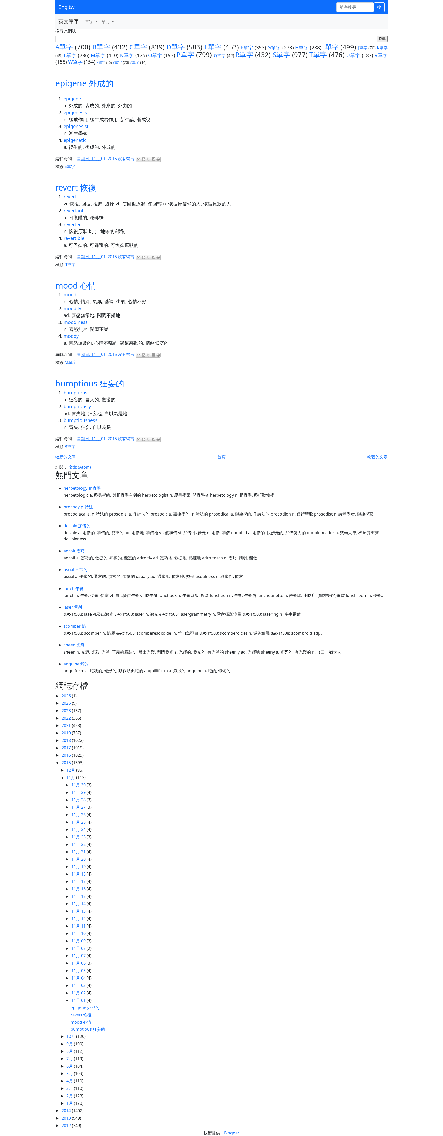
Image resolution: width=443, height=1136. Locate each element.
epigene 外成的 (84, 83)
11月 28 (79, 800)
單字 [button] (89, 21)
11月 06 (79, 963)
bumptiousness (80, 420)
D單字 (176, 47)
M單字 (98, 55)
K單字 (382, 48)
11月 (71, 777)
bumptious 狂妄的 (89, 383)
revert (70, 197)
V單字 (381, 55)
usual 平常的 (75, 569)
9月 (70, 1044)
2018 (67, 740)
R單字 (244, 54)
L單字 (70, 55)
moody (71, 336)
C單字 (138, 47)
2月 (70, 1096)
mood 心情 (75, 285)
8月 (70, 1051)
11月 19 (79, 866)
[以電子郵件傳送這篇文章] (138, 159)
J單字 (363, 48)
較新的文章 (65, 457)
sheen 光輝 (74, 645)
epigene (72, 99)
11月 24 (79, 829)
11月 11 (79, 926)
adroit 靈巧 (74, 551)
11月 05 (79, 970)
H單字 (302, 47)
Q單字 (220, 55)
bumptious (75, 393)
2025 (67, 703)
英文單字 (68, 21)
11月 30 (79, 785)
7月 (70, 1058)
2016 (67, 755)
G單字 (274, 47)
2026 (67, 696)
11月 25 (79, 822)
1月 (70, 1103)
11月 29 (79, 792)
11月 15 (79, 896)
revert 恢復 (75, 187)
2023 (67, 710)
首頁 (221, 457)
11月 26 (79, 814)
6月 (70, 1066)
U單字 (353, 55)
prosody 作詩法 (78, 507)
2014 (67, 1110)
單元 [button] (106, 21)
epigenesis (75, 112)
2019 (67, 733)
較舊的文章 (377, 457)
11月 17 (79, 881)
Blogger (231, 1133)
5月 (70, 1073)
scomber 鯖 (75, 626)
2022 (67, 718)
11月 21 (79, 852)
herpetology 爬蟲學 (82, 488)
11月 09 (79, 941)
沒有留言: (127, 158)
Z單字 (134, 62)
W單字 (75, 61)
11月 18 (79, 874)
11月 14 (79, 904)
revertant (74, 210)
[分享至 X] (148, 159)
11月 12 (79, 918)
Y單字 (117, 62)
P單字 (185, 54)
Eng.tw (66, 7)
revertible (74, 238)
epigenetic (75, 140)
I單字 (331, 47)
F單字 (247, 47)
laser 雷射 (73, 607)
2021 (67, 725)
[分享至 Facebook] (153, 159)
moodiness (76, 322)
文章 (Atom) (80, 467)
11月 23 (79, 837)
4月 (70, 1081)
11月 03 (79, 985)
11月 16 (79, 889)
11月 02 (79, 993)
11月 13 (79, 911)
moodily (72, 308)
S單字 (281, 54)
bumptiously (77, 406)
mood (70, 294)
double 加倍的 (77, 526)
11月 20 (79, 859)
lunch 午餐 (74, 588)
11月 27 (79, 807)
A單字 (64, 47)
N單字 (127, 55)
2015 (67, 762)
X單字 (101, 62)
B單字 (101, 47)
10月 (71, 1036)
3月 (70, 1088)
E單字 (213, 47)
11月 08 (79, 948)
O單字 (155, 55)
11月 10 (79, 933)
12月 (71, 770)
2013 (67, 1118)
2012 (67, 1125)
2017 (67, 748)
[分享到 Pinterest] (158, 159)
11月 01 (79, 1000)
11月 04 (79, 978)
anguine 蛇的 (76, 664)
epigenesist (76, 126)
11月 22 (79, 844)
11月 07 (79, 956)
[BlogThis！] (143, 159)
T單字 (318, 54)
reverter (72, 224)
